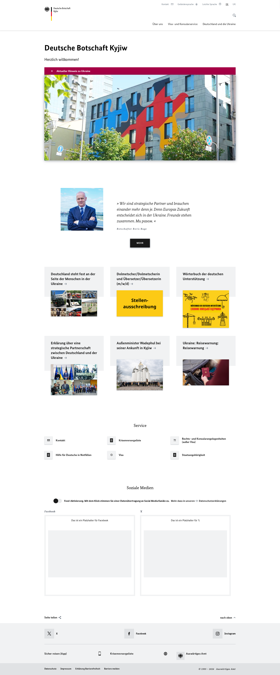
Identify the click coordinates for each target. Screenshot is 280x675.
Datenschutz (50, 668)
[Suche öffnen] (233, 13)
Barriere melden (112, 668)
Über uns (157, 24)
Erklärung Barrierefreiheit (87, 668)
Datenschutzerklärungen (212, 500)
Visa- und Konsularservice (183, 24)
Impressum (65, 668)
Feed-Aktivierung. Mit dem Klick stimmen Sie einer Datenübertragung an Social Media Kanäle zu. (116, 500)
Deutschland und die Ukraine (219, 24)
